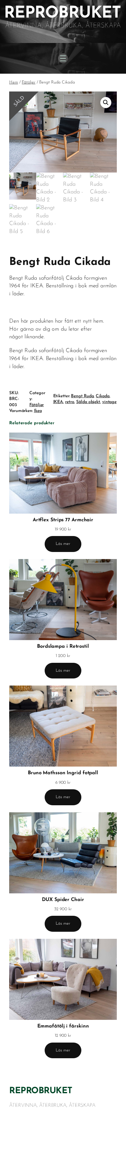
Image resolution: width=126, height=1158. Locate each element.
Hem (13, 82)
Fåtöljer (28, 82)
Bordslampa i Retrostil (63, 646)
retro (69, 402)
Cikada (102, 396)
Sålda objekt (88, 402)
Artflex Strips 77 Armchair (63, 520)
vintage (109, 402)
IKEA (58, 402)
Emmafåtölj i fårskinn (63, 1026)
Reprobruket (40, 1091)
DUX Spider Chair (63, 899)
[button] (105, 102)
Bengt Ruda (82, 396)
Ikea (38, 411)
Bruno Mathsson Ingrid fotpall (63, 773)
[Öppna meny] (63, 58)
